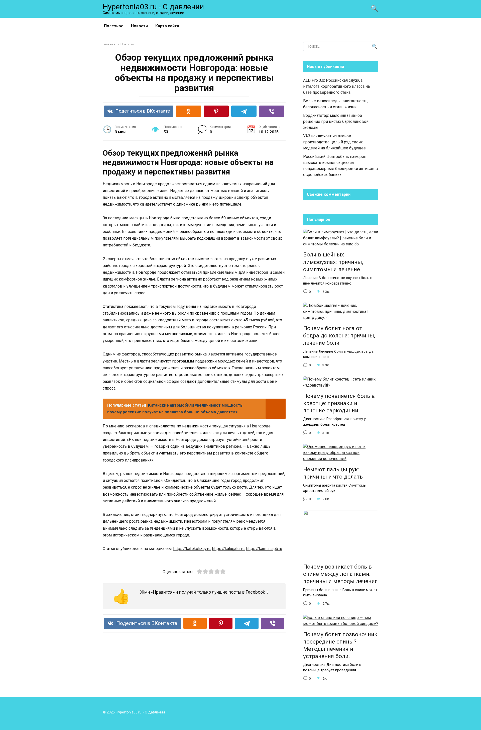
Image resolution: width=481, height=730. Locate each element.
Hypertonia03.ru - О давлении (153, 6)
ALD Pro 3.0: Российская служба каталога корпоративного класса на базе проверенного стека (336, 86)
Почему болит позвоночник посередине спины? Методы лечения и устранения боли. (340, 645)
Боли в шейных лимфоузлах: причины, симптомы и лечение (333, 261)
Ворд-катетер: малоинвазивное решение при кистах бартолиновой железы (336, 121)
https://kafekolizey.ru (191, 548)
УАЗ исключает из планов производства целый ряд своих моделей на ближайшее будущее (334, 142)
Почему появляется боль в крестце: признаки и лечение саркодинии (339, 403)
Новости (139, 26)
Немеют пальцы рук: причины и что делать (333, 473)
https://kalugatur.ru (228, 548)
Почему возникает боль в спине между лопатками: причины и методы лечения (340, 573)
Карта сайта (167, 26)
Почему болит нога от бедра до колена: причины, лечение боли (339, 335)
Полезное (114, 26)
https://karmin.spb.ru (264, 548)
